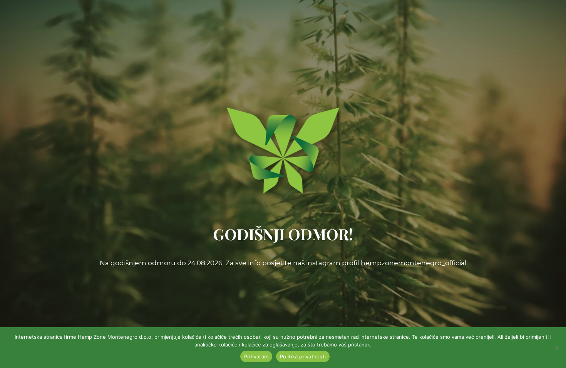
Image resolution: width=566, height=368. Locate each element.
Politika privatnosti (303, 356)
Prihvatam (256, 356)
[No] (556, 347)
